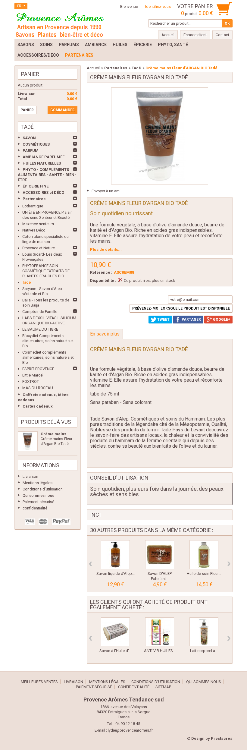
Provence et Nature (38, 248)
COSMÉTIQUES (36, 144)
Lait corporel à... (204, 650)
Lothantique (32, 206)
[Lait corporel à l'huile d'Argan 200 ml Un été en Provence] (203, 631)
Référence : (101, 272)
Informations (40, 465)
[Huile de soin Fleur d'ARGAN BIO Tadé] (203, 554)
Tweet (163, 319)
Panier (30, 74)
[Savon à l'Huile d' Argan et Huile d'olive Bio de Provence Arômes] (115, 631)
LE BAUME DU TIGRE (40, 329)
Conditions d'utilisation (43, 489)
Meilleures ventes (39, 681)
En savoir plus (105, 334)
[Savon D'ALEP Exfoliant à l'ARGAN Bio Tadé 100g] (159, 554)
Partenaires (34, 199)
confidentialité (35, 508)
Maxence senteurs (38, 224)
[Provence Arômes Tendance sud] (59, 24)
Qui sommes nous (38, 495)
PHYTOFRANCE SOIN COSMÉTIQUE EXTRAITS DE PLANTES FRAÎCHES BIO (46, 270)
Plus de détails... (106, 249)
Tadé (26, 282)
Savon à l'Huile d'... (115, 650)
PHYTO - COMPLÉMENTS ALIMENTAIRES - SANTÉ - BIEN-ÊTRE (47, 174)
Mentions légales (37, 483)
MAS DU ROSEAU (37, 388)
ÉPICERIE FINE (35, 186)
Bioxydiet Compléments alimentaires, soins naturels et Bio (48, 340)
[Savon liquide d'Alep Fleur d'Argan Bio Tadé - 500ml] (115, 554)
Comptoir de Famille (39, 311)
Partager (191, 319)
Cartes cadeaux (38, 406)
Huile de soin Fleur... (204, 573)
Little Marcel (32, 375)
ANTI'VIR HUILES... (160, 650)
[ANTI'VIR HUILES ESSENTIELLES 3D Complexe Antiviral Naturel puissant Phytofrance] (159, 631)
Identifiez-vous (158, 6)
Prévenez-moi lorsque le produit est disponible (181, 308)
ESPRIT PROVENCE (38, 369)
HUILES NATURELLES (42, 163)
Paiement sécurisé (38, 501)
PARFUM (31, 150)
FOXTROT (30, 381)
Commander (62, 110)
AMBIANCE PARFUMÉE (43, 157)
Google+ (221, 319)
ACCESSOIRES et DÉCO (43, 192)
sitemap (163, 687)
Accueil (93, 68)
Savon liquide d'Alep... (115, 573)
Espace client (195, 35)
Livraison (30, 476)
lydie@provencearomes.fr (130, 730)
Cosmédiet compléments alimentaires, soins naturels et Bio (48, 357)
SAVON (29, 138)
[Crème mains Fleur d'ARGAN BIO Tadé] (28, 441)
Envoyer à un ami (106, 191)
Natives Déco (33, 230)
